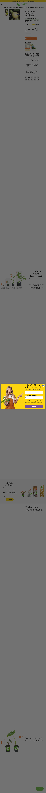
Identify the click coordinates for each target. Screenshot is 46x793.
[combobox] (26, 397)
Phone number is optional (31, 395)
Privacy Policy (35, 403)
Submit (34, 406)
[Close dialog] (43, 386)
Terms (38, 403)
